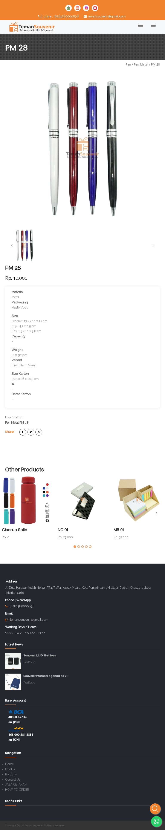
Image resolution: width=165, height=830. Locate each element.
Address (12, 581)
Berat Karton (21, 394)
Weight (17, 350)
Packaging (20, 302)
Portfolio (29, 662)
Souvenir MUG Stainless (39, 655)
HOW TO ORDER (17, 789)
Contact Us (12, 779)
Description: (14, 417)
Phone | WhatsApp (18, 600)
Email (9, 613)
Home (9, 764)
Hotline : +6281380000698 (60, 16)
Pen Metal (141, 64)
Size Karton (20, 373)
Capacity (18, 336)
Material (18, 292)
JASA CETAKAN (16, 784)
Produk (10, 769)
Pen (128, 64)
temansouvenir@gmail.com (107, 16)
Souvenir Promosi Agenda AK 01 (45, 676)
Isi (13, 383)
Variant (17, 360)
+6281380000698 (21, 606)
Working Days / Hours (21, 627)
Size (15, 316)
